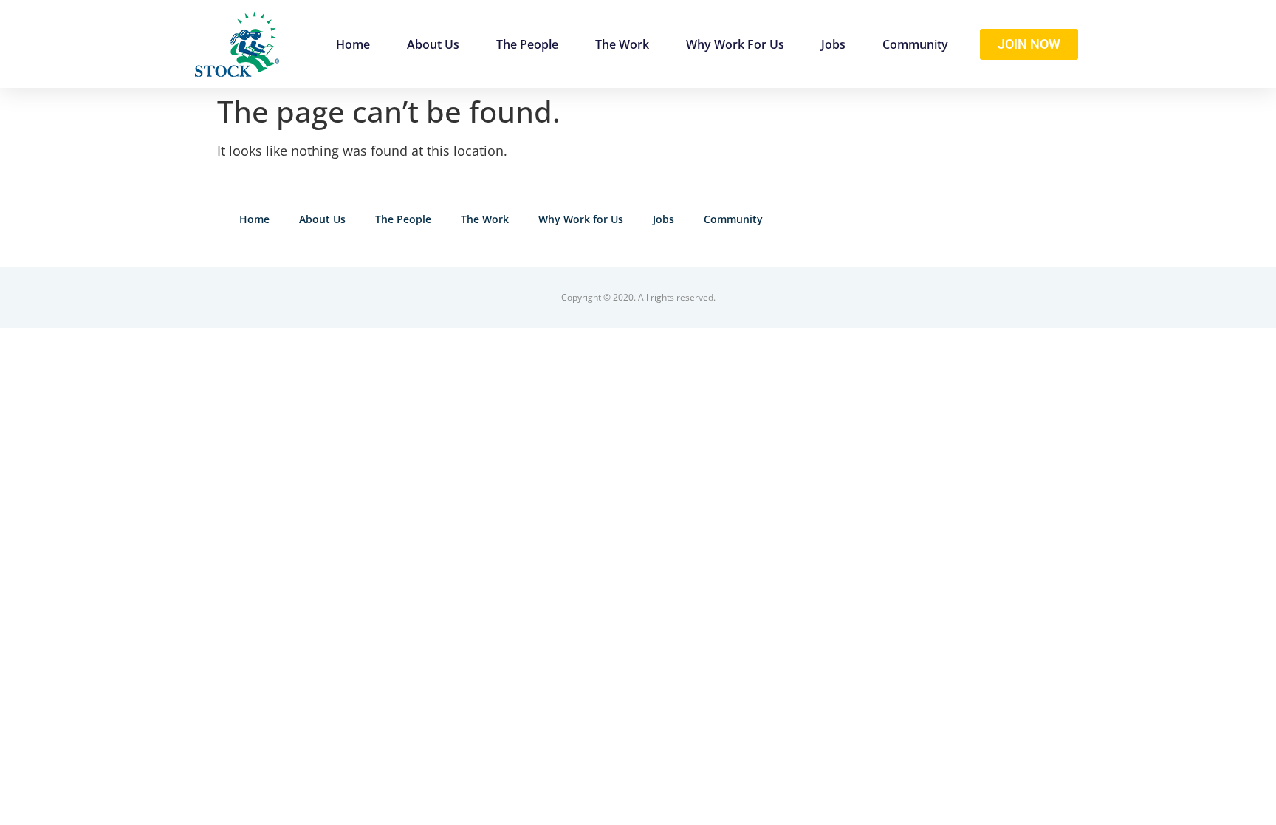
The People (527, 44)
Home (353, 44)
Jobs (833, 44)
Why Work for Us (735, 44)
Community (915, 44)
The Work (622, 44)
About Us (433, 44)
